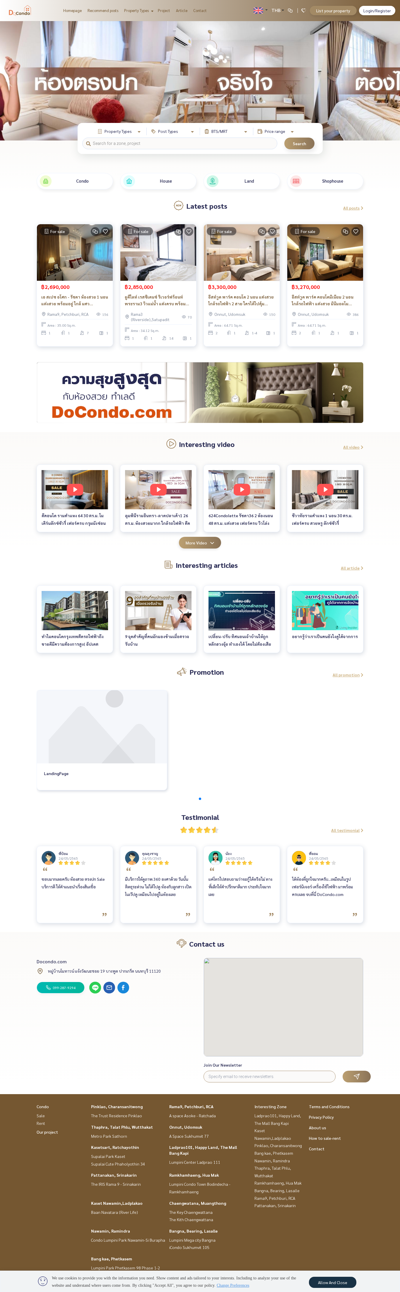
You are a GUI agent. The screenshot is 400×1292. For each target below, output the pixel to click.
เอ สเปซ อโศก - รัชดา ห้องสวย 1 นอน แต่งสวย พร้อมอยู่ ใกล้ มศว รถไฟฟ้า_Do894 (74, 300)
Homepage (72, 10)
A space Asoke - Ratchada (192, 1115)
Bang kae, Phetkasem (111, 1258)
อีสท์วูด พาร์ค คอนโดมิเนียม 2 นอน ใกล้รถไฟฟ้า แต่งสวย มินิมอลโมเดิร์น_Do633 (322, 300)
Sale (41, 1115)
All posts (351, 207)
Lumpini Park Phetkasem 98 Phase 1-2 (125, 1267)
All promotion (346, 674)
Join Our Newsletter (223, 1064)
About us (317, 1127)
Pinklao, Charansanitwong (117, 1106)
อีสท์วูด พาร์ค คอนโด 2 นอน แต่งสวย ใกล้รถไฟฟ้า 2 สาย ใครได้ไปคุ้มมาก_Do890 (241, 300)
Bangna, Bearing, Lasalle (193, 1230)
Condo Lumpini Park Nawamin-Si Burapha (128, 1240)
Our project (47, 1132)
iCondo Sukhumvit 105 (189, 1247)
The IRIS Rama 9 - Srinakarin (116, 1184)
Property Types (137, 10)
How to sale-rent (325, 1138)
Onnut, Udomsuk (185, 1127)
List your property (333, 10)
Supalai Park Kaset (108, 1156)
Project (164, 10)
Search (299, 143)
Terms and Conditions (329, 1106)
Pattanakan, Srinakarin (114, 1175)
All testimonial (345, 830)
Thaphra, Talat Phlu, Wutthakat (122, 1127)
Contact (200, 10)
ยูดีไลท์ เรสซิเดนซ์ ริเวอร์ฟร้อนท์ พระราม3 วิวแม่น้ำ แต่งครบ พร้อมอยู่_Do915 (155, 300)
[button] (391, 80)
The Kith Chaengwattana (191, 1219)
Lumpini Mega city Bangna (192, 1240)
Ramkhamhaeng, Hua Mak (194, 1175)
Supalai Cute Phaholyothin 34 (118, 1163)
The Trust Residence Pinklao (116, 1115)
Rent (41, 1123)
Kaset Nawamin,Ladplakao (117, 1203)
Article (181, 10)
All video (351, 447)
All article (350, 567)
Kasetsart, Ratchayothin (115, 1147)
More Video (196, 542)
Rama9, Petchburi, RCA (191, 1106)
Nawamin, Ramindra (110, 1230)
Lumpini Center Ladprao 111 (194, 1162)
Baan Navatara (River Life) (114, 1212)
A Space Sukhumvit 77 (189, 1136)
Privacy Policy (321, 1117)
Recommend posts (103, 10)
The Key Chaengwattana (191, 1212)
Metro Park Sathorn (109, 1136)
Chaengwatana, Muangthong (197, 1203)
